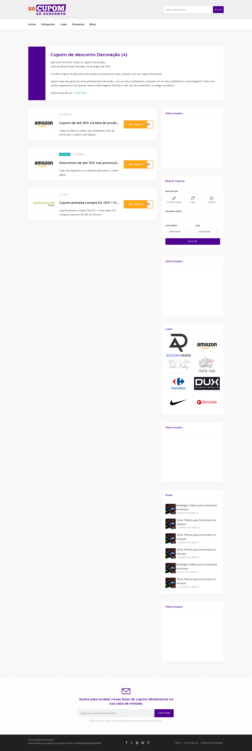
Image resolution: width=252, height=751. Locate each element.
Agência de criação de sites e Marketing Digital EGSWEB (73, 743)
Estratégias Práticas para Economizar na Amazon (196, 507)
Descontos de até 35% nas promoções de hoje (96, 163)
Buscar (218, 9)
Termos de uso (191, 742)
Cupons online (174, 202)
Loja (197, 225)
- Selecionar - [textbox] (174, 231)
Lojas (63, 24)
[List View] (217, 53)
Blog (92, 24)
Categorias (48, 24)
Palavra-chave (173, 211)
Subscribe (164, 713)
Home (32, 24)
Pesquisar (78, 24)
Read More (81, 93)
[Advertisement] (192, 143)
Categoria (171, 225)
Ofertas (211, 202)
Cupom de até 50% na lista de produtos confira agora (101, 123)
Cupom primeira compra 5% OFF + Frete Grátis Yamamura (104, 202)
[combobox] (177, 231)
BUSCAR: (193, 241)
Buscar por (171, 191)
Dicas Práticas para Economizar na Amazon (196, 522)
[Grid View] (212, 53)
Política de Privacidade (212, 742)
